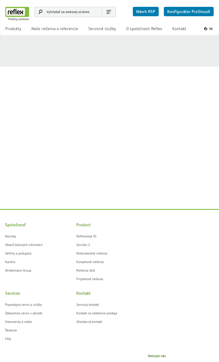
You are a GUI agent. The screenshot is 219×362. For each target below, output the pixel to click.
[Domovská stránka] (17, 14)
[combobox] (75, 12)
